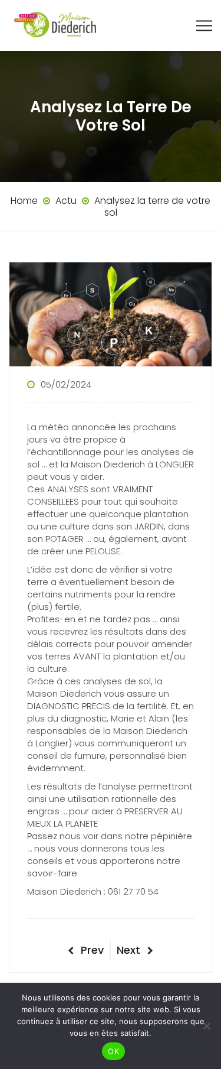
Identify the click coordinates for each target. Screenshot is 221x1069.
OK (113, 1051)
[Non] (206, 1026)
